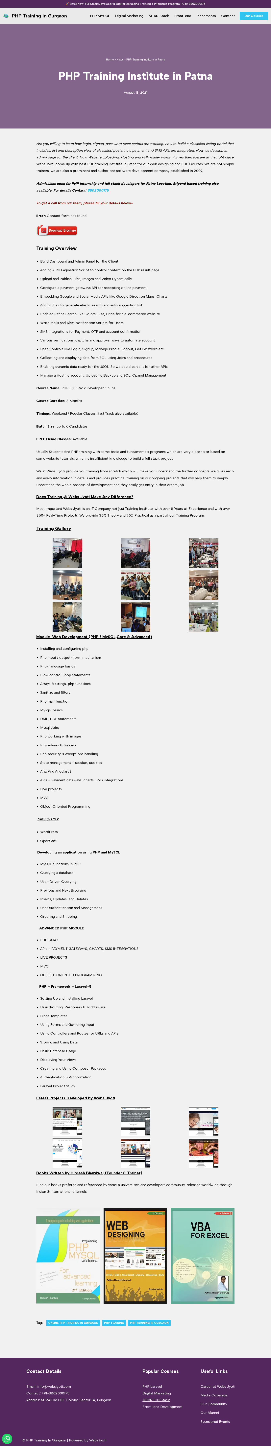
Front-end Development (162, 1407)
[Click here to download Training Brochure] (57, 235)
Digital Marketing (129, 16)
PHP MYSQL (100, 16)
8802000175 (197, 4)
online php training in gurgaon (73, 1322)
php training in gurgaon (149, 1322)
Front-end (182, 16)
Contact (228, 16)
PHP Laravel (152, 1386)
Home (110, 59)
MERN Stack (159, 16)
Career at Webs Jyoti (218, 1386)
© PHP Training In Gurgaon (44, 1440)
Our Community (214, 1404)
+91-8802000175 (55, 1393)
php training (114, 1322)
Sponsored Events (215, 1421)
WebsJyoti (98, 1440)
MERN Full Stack (156, 1400)
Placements (206, 16)
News (120, 59)
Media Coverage (214, 1395)
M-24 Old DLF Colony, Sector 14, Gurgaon (76, 1400)
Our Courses (253, 16)
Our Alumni (210, 1413)
